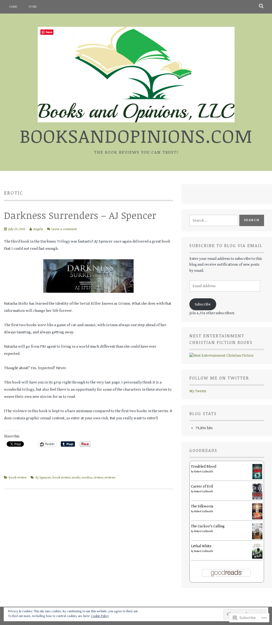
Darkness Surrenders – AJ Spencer (80, 215)
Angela (38, 229)
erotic (76, 478)
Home (13, 6)
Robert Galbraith (203, 471)
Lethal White (201, 546)
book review (18, 478)
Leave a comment (64, 229)
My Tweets (197, 391)
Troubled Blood (203, 466)
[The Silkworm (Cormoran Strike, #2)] (257, 518)
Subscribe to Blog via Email (225, 245)
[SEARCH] (261, 6)
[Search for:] (213, 220)
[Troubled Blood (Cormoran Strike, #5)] (257, 478)
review (98, 478)
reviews (110, 478)
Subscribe (203, 304)
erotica (87, 478)
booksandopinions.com (136, 135)
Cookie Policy (100, 616)
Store (33, 6)
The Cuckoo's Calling (207, 526)
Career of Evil (202, 486)
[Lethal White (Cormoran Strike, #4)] (257, 557)
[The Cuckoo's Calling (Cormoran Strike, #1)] (257, 538)
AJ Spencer (43, 478)
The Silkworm (202, 506)
